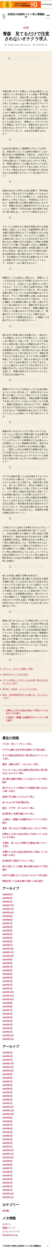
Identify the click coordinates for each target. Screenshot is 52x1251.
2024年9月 (7, 959)
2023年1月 (7, 1032)
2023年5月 (7, 1017)
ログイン (6, 1224)
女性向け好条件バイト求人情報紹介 (26, 15)
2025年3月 (7, 938)
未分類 (26, 27)
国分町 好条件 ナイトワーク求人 (19, 689)
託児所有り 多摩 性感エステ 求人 (18, 814)
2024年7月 (7, 967)
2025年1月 (7, 945)
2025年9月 (7, 916)
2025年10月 (8, 912)
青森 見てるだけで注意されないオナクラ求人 (24, 828)
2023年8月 (7, 1006)
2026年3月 (7, 894)
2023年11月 (8, 996)
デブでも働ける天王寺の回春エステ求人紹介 (23, 750)
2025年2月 (7, 941)
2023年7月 (7, 1010)
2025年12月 (8, 905)
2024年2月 (7, 985)
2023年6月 (7, 1014)
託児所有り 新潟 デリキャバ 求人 (18, 861)
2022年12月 (8, 1035)
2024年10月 (8, 956)
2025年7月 (7, 923)
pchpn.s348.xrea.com (22, 45)
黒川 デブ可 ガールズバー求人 (18, 808)
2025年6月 (7, 927)
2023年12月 (8, 992)
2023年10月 (8, 999)
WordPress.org (10, 1235)
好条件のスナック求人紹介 (15, 674)
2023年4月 (7, 1021)
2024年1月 (7, 988)
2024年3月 (7, 981)
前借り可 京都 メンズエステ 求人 (18, 797)
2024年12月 (8, 949)
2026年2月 (7, 898)
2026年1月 (7, 901)
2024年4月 (7, 977)
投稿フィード (8, 1228)
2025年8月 (7, 920)
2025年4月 (7, 934)
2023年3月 (7, 1024)
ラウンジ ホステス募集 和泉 (17, 669)
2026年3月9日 (41, 45)
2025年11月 (8, 909)
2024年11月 (8, 952)
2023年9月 (7, 1003)
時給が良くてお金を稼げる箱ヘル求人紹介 (22, 881)
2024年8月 (7, 963)
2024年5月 (7, 974)
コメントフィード (11, 1231)
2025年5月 (7, 930)
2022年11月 (8, 1039)
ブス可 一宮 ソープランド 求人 (17, 744)
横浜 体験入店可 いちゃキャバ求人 (20, 764)
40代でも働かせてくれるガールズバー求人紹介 (25, 875)
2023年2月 (7, 1028)
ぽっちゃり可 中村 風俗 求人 (16, 802)
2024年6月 (7, 970)
